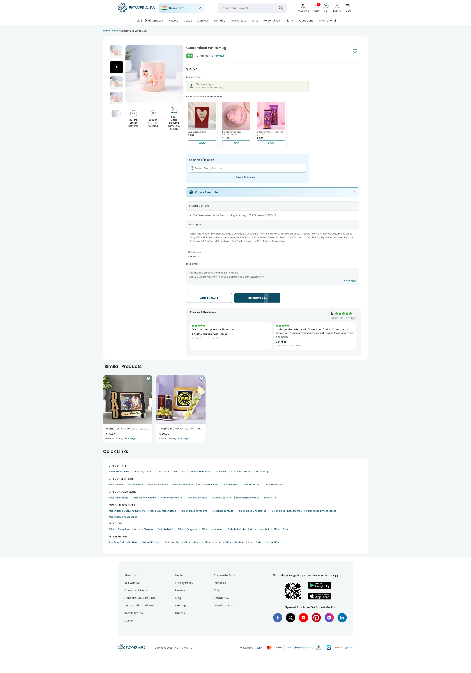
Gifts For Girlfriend (158, 484)
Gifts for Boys (192, 542)
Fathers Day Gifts (222, 497)
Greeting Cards (142, 471)
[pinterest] (316, 617)
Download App (223, 605)
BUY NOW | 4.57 (257, 298)
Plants (290, 20)
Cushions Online (240, 471)
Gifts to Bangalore (119, 529)
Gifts (255, 20)
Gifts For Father (251, 484)
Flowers (173, 20)
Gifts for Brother (234, 542)
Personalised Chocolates (252, 510)
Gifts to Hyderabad (212, 529)
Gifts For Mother (274, 484)
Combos (203, 20)
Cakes (188, 20)
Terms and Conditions (139, 605)
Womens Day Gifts (171, 497)
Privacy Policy (184, 583)
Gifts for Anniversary (144, 497)
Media (179, 575)
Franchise (219, 583)
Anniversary (238, 20)
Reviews (180, 590)
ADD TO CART (209, 298)
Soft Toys (179, 471)
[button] (116, 51)
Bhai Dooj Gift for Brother (123, 542)
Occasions (306, 20)
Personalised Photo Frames (286, 510)
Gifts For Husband (208, 484)
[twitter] (290, 617)
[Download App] (319, 588)
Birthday (219, 20)
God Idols (221, 471)
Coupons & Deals (136, 590)
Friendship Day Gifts (247, 497)
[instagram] (329, 617)
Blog (178, 598)
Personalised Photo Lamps (321, 510)
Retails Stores (133, 613)
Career (129, 620)
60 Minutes (155, 20)
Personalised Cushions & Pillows (127, 510)
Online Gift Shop (150, 542)
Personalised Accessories (123, 516)
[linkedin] (342, 617)
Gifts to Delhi (165, 529)
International (327, 20)
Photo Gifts (254, 542)
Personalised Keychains (194, 510)
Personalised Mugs (222, 510)
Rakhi (138, 20)
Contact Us (221, 598)
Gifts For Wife (230, 484)
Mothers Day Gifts (197, 497)
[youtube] (303, 617)
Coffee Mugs (261, 471)
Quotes (180, 613)
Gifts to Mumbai (259, 529)
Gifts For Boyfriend (183, 484)
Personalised (271, 20)
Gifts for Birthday (118, 497)
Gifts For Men (135, 484)
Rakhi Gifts (270, 497)
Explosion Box (172, 542)
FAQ (216, 590)
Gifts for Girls (116, 484)
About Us (130, 575)
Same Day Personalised (162, 510)
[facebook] (277, 617)
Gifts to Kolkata (237, 529)
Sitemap (180, 605)
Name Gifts (272, 542)
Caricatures (162, 471)
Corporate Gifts (224, 575)
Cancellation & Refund (139, 598)
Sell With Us (132, 583)
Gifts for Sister (212, 542)
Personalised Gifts (119, 471)
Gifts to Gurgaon (187, 529)
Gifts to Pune (280, 529)
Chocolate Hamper (200, 471)
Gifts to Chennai (143, 529)
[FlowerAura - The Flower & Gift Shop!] (136, 12)
